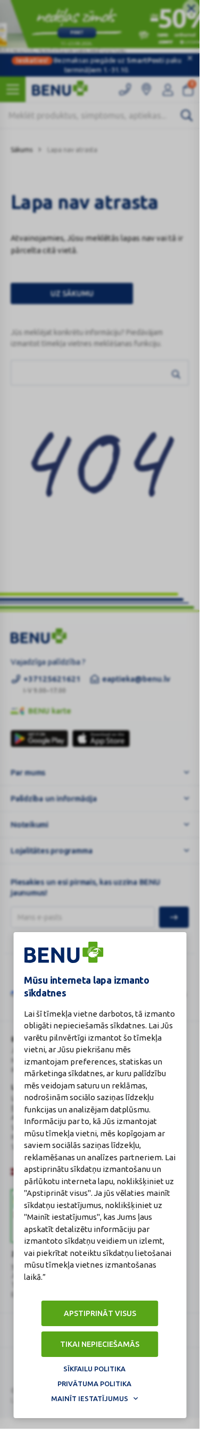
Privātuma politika (94, 1383)
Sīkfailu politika (94, 1368)
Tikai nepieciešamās (99, 1344)
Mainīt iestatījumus (89, 1398)
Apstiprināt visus (100, 1313)
